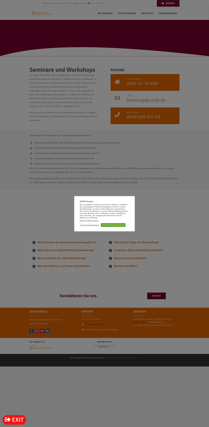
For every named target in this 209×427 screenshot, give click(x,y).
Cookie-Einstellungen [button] (89, 225)
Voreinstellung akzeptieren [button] (113, 225)
